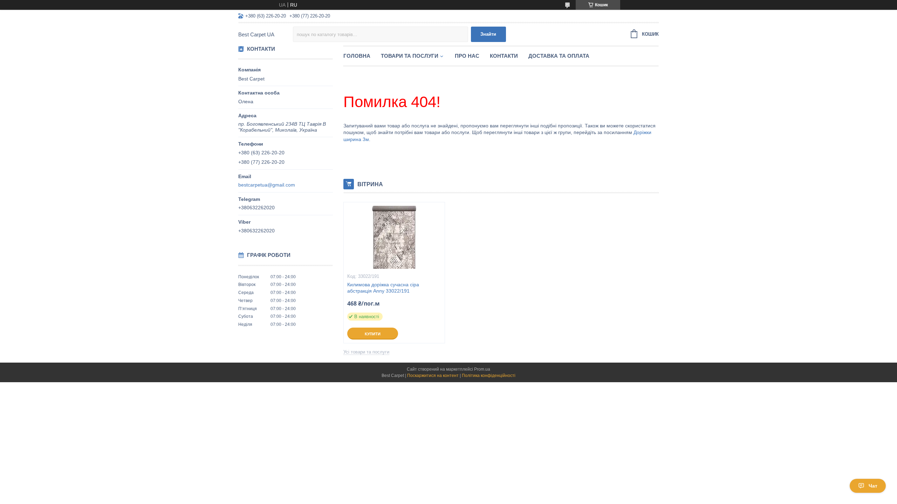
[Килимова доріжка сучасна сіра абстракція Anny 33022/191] (394, 237)
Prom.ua (482, 369)
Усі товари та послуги (366, 352)
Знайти (488, 34)
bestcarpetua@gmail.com (266, 185)
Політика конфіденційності (488, 375)
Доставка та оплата (558, 55)
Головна (356, 55)
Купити (373, 334)
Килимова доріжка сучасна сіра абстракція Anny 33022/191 (383, 288)
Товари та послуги (409, 55)
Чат (873, 486)
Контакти (504, 55)
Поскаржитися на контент (433, 375)
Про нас (467, 55)
